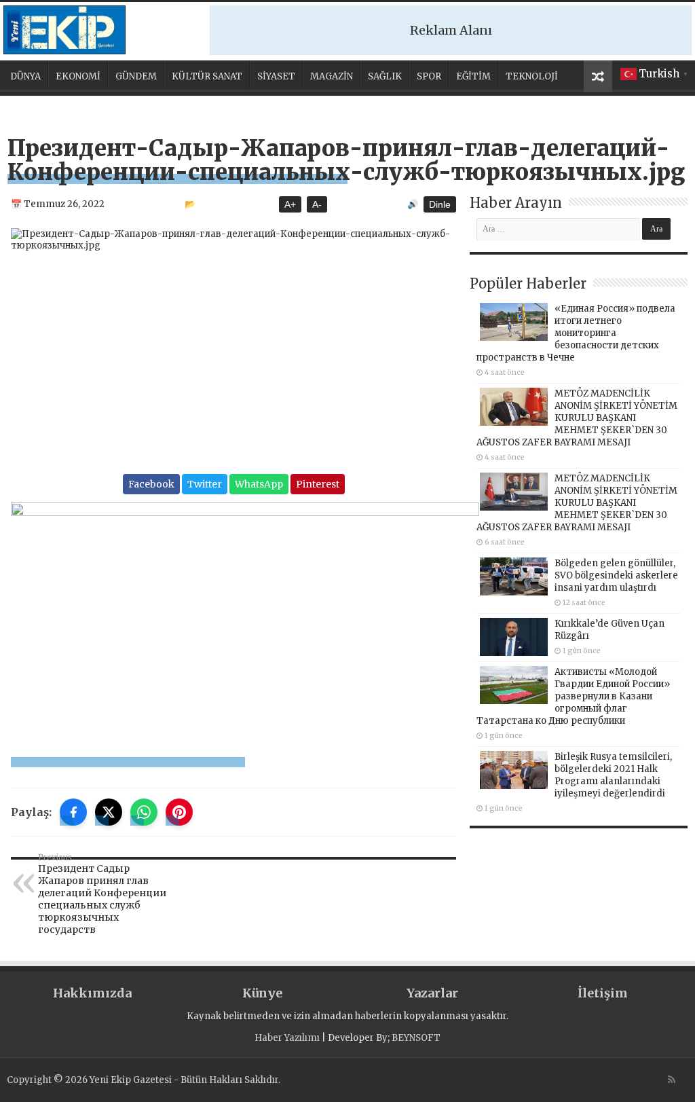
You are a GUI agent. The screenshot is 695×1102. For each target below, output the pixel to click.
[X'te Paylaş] (108, 812)
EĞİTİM (473, 76)
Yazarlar (432, 993)
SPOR (429, 76)
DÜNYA (25, 76)
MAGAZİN (331, 76)
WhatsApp (259, 484)
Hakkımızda (92, 993)
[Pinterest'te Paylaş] (179, 812)
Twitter (204, 484)
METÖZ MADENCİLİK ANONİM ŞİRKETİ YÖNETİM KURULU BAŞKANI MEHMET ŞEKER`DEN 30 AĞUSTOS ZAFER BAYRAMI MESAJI (576, 418)
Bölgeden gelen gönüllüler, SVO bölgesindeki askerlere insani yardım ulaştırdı (616, 575)
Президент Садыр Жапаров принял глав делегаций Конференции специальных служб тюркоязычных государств (102, 894)
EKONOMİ (78, 76)
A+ (290, 204)
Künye (262, 993)
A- (317, 204)
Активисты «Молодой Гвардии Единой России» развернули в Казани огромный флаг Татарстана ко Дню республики (573, 696)
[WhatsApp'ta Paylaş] (143, 812)
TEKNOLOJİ (532, 76)
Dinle (440, 204)
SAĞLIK (385, 76)
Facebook (151, 484)
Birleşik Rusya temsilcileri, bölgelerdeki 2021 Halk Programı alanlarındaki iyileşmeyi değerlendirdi (613, 775)
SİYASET (276, 76)
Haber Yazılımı (287, 1038)
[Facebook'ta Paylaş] (73, 812)
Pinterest (317, 484)
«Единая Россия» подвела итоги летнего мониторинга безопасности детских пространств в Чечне (575, 333)
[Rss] (671, 1079)
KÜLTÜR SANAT (207, 76)
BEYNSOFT (416, 1038)
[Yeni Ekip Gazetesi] (64, 29)
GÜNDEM (136, 76)
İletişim (603, 993)
